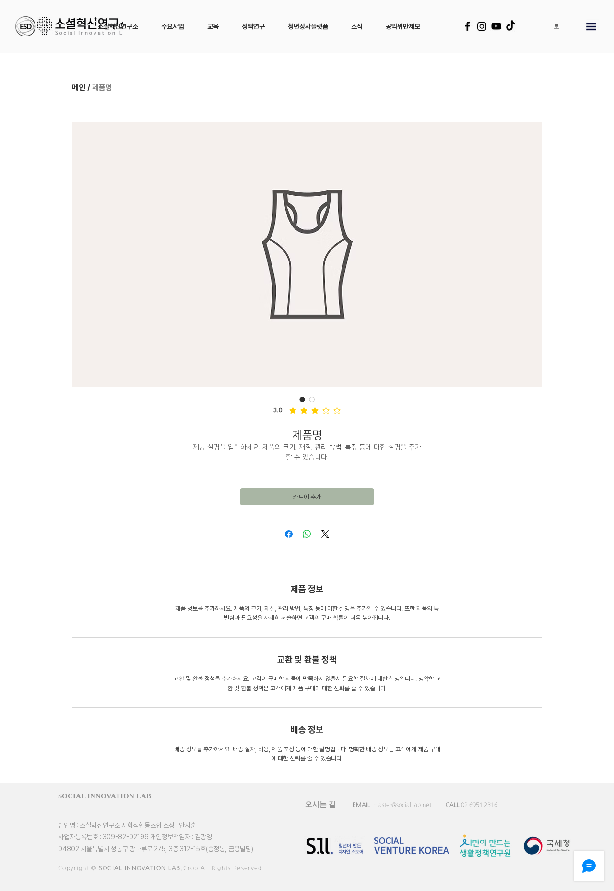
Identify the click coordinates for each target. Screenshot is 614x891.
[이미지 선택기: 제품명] (302, 399)
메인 (78, 87)
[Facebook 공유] (289, 534)
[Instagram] (482, 26)
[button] (118, 26)
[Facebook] (467, 26)
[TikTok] (511, 26)
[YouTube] (496, 26)
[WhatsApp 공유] (307, 534)
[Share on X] (325, 534)
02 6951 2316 (479, 805)
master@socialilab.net (402, 805)
